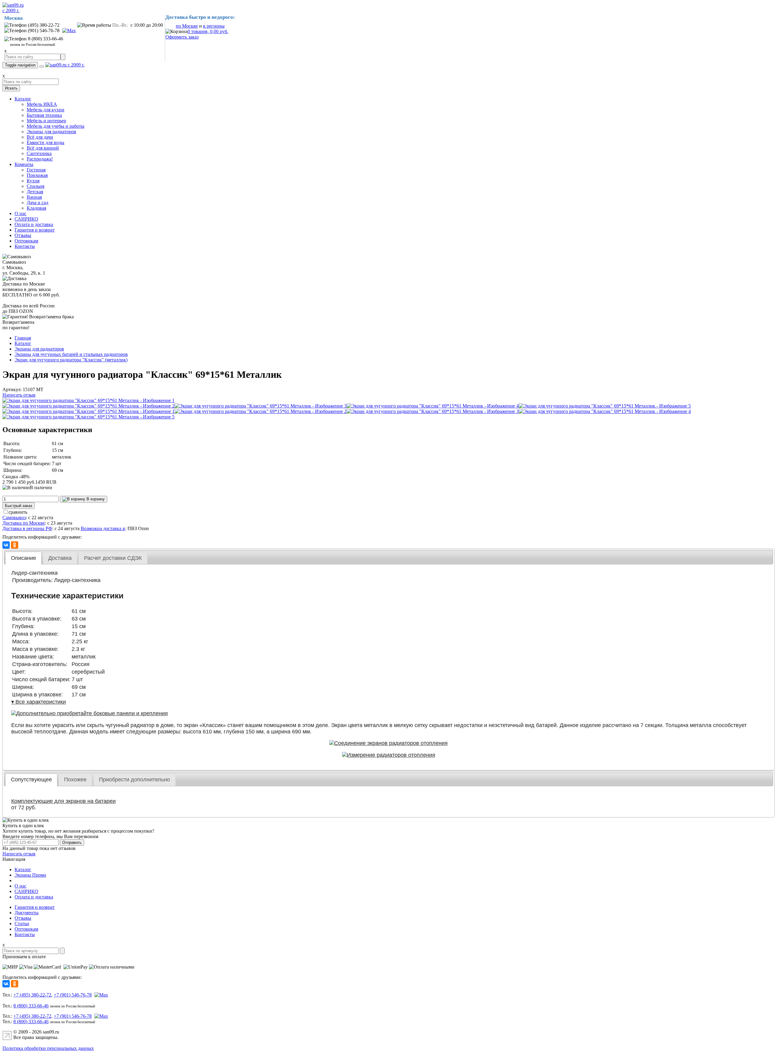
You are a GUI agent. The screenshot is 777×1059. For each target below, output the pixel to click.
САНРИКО (26, 219)
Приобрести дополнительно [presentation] (134, 779)
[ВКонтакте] (6, 545)
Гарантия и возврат (35, 229)
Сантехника (39, 153)
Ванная (34, 197)
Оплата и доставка (34, 224)
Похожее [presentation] (75, 779)
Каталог (23, 98)
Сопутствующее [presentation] (31, 779)
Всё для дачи (40, 137)
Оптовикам (26, 240)
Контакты (25, 246)
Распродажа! (40, 158)
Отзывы (23, 235)
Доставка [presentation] (60, 558)
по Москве (187, 26)
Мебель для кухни (45, 109)
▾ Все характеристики (38, 702)
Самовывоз (14, 517)
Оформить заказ (181, 36)
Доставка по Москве (23, 523)
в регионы (214, 26)
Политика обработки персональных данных (48, 1048)
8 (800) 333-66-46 (31, 1005)
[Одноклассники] (14, 545)
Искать (11, 88)
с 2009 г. (10, 10)
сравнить (17, 512)
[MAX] (68, 30)
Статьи (22, 923)
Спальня (35, 186)
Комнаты (24, 164)
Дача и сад (37, 202)
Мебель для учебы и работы (55, 126)
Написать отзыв (19, 395)
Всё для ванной (43, 148)
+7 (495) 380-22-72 (32, 994)
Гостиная (36, 169)
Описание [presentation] (23, 558)
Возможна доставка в (103, 528)
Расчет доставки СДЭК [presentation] (113, 558)
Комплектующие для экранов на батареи (63, 801)
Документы (27, 912)
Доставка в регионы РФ (27, 528)
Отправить (72, 842)
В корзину (95, 499)
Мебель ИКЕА (42, 104)
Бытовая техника (44, 115)
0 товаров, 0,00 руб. (208, 31)
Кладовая (36, 208)
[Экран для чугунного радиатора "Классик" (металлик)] (88, 400)
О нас (20, 213)
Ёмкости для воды (45, 142)
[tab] (23, 558)
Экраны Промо (30, 875)
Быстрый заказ (18, 505)
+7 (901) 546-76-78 (73, 994)
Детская (35, 191)
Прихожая (37, 175)
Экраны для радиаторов (51, 131)
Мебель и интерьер (46, 120)
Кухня (33, 180)
